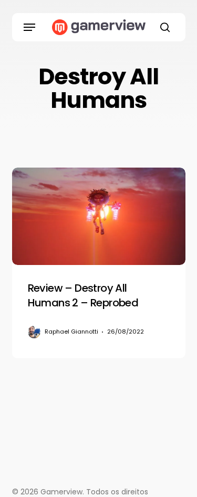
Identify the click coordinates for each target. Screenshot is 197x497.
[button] (29, 27)
